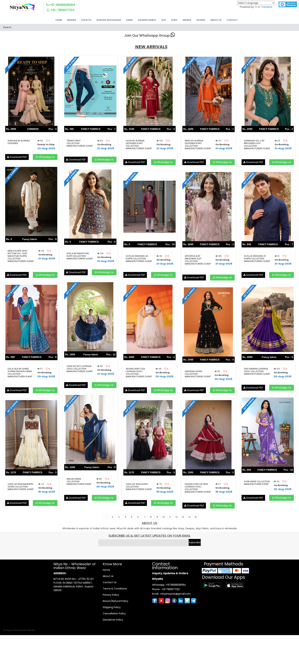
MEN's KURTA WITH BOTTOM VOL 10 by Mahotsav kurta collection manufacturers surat (21, 256)
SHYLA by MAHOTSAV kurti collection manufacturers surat (80, 256)
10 (164, 517)
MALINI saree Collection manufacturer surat (79, 481)
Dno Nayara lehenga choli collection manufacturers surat (257, 371)
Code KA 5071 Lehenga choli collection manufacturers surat (80, 369)
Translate (266, 7)
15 (196, 517)
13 (183, 517)
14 (189, 517)
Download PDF (18, 157)
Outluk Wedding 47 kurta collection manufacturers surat (257, 258)
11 (170, 517)
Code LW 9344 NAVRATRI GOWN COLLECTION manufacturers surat (21, 487)
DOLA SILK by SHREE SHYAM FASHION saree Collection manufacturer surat (20, 372)
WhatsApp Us (46, 157)
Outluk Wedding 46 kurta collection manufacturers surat (139, 258)
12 (176, 517)
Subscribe (195, 542)
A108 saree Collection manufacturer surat (257, 482)
